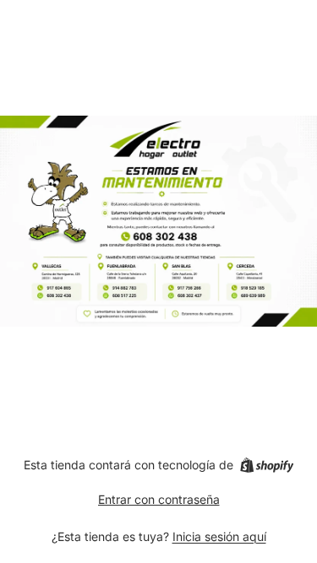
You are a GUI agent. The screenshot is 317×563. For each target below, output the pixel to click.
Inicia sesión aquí (219, 536)
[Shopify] (266, 465)
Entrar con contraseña (159, 499)
